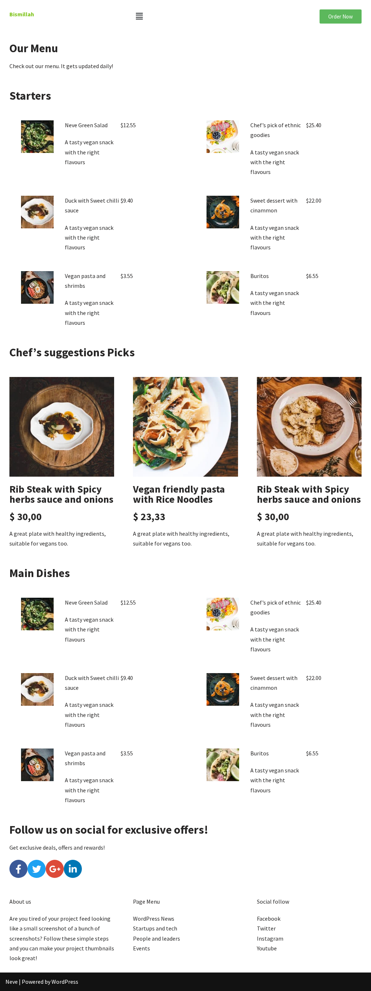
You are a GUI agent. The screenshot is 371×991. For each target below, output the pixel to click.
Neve (11, 981)
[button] (185, 16)
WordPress (64, 981)
